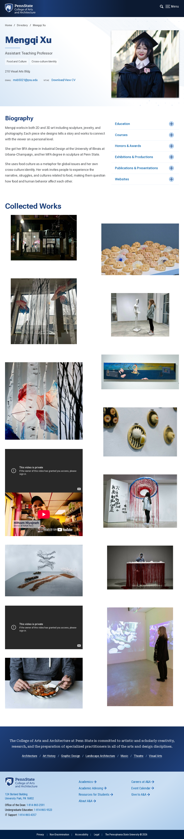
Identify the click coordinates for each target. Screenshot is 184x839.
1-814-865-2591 (36, 805)
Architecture (29, 756)
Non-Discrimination (59, 834)
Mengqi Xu (39, 25)
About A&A (85, 801)
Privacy (40, 834)
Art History (49, 756)
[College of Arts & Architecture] (22, 8)
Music (124, 756)
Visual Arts (155, 756)
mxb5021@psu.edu (25, 80)
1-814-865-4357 (27, 815)
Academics (86, 782)
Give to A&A (138, 794)
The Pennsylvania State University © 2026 (126, 834)
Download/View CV (63, 80)
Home (8, 25)
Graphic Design (70, 756)
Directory (23, 25)
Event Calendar (140, 788)
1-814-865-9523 (43, 810)
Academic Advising (91, 788)
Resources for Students (94, 794)
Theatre (138, 756)
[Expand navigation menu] (162, 6)
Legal (96, 834)
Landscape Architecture (100, 756)
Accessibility (81, 834)
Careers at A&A (141, 782)
